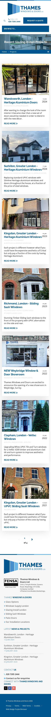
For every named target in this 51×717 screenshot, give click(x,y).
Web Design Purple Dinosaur (16, 709)
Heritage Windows (13, 173)
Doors (18, 378)
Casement (19, 240)
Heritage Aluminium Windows (18, 243)
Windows (9, 240)
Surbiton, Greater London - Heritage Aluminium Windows (21, 648)
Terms (17, 706)
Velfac (28, 442)
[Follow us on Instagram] (14, 688)
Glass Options (12, 601)
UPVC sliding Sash (25, 310)
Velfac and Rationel (14, 442)
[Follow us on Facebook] (10, 688)
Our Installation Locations (17, 622)
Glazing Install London (15, 610)
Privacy (9, 706)
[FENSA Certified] (12, 584)
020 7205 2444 (14, 21)
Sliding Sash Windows (15, 613)
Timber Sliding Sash (13, 313)
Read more (10, 123)
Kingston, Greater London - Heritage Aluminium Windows (21, 659)
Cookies (37, 706)
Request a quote (35, 20)
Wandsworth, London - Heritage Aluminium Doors (19, 637)
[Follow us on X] (6, 688)
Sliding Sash (10, 310)
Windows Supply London (17, 606)
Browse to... (10, 29)
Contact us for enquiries (18, 678)
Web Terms (27, 706)
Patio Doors (11, 618)
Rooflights (27, 378)
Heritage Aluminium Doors (16, 106)
